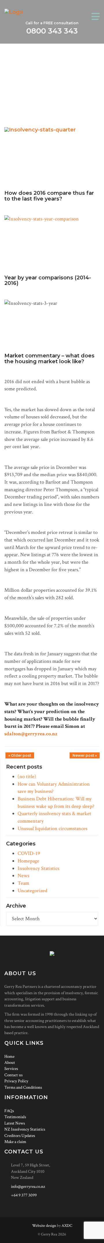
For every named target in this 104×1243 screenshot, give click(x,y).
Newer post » (85, 755)
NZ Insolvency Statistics (24, 1129)
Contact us (13, 1075)
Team (23, 883)
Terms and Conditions (23, 1087)
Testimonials (15, 1117)
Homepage (28, 861)
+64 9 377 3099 (24, 1195)
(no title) (27, 776)
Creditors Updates (19, 1135)
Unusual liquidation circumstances (52, 828)
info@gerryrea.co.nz (28, 1186)
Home (9, 1056)
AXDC (67, 1225)
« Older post (19, 755)
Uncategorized (32, 890)
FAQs (9, 1111)
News (23, 875)
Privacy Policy (16, 1081)
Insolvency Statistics (38, 868)
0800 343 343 (52, 31)
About (9, 1062)
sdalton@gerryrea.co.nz (30, 733)
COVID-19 (29, 853)
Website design (44, 1225)
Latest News (14, 1123)
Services (11, 1068)
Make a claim (15, 1141)
